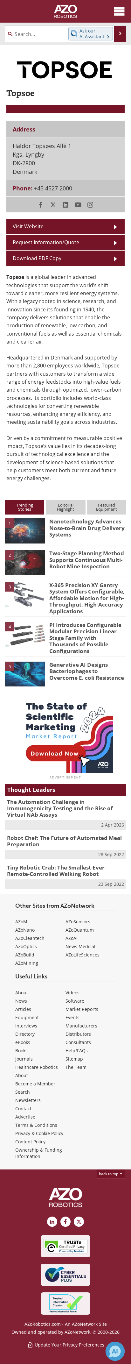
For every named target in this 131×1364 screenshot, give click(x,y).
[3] (25, 594)
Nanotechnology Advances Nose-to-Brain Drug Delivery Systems (87, 528)
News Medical (80, 946)
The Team (76, 1067)
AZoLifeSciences (83, 955)
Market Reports (82, 1009)
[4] (25, 634)
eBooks (22, 1042)
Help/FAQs (77, 1051)
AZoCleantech (30, 938)
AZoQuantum (80, 930)
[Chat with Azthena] (115, 1351)
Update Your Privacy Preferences (68, 1345)
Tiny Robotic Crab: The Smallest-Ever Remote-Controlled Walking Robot (56, 870)
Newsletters (28, 1100)
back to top (109, 1173)
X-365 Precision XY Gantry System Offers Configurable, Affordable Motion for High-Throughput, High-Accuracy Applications (87, 598)
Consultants (78, 1042)
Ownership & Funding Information (38, 1153)
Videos (72, 993)
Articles (23, 1009)
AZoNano (25, 930)
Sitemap (74, 1059)
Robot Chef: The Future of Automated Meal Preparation (64, 841)
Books (21, 1051)
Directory (25, 1034)
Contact (23, 1108)
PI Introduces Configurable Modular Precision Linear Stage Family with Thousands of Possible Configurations (85, 638)
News (21, 1001)
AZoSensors (78, 922)
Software (75, 1001)
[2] (25, 562)
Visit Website (28, 226)
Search (22, 1092)
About (21, 993)
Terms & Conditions (36, 1125)
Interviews (26, 1026)
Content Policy (30, 1142)
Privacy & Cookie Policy (39, 1133)
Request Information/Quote (46, 242)
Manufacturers (81, 1026)
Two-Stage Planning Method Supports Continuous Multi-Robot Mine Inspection (86, 560)
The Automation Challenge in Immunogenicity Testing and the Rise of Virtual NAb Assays (60, 808)
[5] (25, 674)
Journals (24, 1059)
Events (72, 1017)
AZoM (21, 922)
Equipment (27, 1017)
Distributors (78, 1034)
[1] (25, 530)
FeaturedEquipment (106, 507)
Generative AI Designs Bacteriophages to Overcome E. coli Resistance (86, 671)
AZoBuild (24, 955)
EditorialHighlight (65, 507)
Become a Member (35, 1084)
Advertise (25, 1117)
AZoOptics (26, 946)
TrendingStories (24, 507)
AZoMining (26, 963)
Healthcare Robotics (36, 1067)
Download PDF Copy (37, 258)
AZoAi (72, 938)
